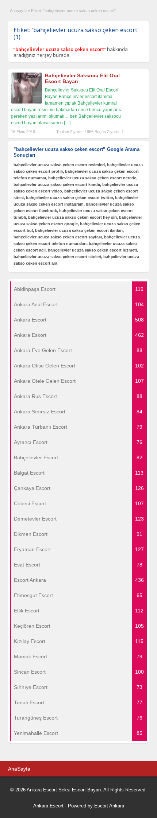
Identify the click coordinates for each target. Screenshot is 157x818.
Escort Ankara (109, 806)
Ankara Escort (48, 806)
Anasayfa (18, 10)
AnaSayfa (19, 769)
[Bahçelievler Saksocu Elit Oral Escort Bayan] (26, 102)
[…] (67, 122)
